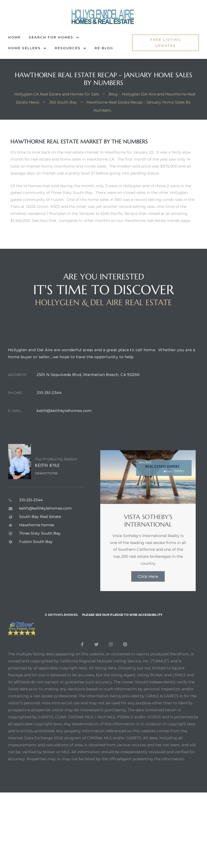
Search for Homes (51, 37)
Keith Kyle (47, 465)
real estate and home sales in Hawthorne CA (72, 159)
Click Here (148, 576)
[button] (165, 42)
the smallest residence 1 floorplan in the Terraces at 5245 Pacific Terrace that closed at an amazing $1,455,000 (99, 213)
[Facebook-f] (82, 644)
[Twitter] (96, 644)
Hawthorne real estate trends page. (158, 220)
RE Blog (104, 48)
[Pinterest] (125, 644)
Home (14, 37)
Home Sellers (24, 48)
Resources (68, 48)
